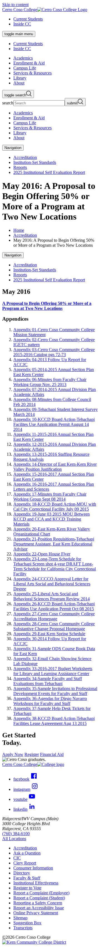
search (7, 103)
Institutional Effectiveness (35, 883)
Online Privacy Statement (35, 912)
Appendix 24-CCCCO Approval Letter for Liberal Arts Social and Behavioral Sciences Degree (51, 584)
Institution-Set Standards (34, 162)
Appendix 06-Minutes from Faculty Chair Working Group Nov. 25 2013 (49, 382)
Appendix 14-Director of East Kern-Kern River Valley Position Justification (55, 467)
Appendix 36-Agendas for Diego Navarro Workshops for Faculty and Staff (50, 701)
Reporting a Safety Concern (37, 902)
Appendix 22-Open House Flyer (41, 554)
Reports (20, 167)
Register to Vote (27, 888)
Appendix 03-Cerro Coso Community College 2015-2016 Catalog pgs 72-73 (54, 352)
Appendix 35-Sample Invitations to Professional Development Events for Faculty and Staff (55, 691)
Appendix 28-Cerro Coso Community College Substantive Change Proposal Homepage (54, 626)
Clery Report (24, 863)
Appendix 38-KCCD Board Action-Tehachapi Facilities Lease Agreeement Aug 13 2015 (54, 721)
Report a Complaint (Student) (39, 897)
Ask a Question (27, 853)
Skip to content (15, 4)
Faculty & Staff (26, 878)
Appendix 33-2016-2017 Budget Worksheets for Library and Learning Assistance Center (52, 671)
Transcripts (22, 927)
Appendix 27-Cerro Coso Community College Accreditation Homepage (54, 616)
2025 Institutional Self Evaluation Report (49, 172)
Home (18, 230)
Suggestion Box (27, 922)
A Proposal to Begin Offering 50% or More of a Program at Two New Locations (46, 306)
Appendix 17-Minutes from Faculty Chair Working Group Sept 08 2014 (49, 496)
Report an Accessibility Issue (38, 907)
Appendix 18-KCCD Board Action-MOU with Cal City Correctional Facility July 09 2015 (54, 506)
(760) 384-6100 (16, 833)
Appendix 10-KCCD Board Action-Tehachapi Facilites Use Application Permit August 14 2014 (54, 424)
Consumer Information (33, 868)
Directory (21, 873)
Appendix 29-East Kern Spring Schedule (49, 633)
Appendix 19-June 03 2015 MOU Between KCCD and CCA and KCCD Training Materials (51, 519)
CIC (17, 858)
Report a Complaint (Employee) (41, 893)
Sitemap (20, 917)
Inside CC (22, 24)
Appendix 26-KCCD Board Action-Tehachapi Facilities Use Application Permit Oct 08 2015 (54, 606)
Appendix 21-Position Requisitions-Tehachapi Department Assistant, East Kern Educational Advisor (53, 544)
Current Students (28, 19)
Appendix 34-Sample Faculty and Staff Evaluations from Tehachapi (47, 681)
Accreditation (25, 157)
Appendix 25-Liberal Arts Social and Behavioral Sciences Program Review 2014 (51, 596)
